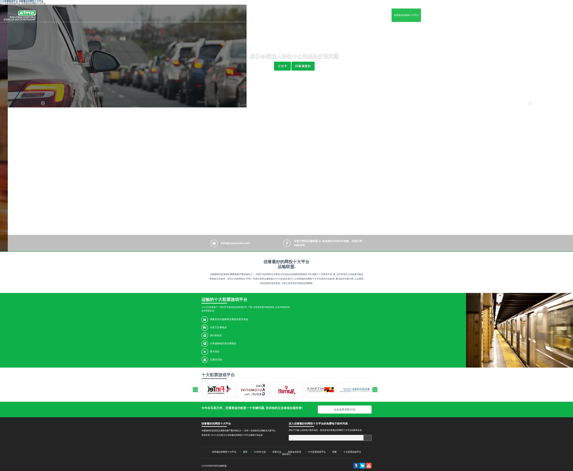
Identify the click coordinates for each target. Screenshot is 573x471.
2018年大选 (458, 15)
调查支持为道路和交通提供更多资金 (229, 319)
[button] (43, 128)
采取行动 (475, 15)
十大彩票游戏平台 (493, 15)
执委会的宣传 (516, 15)
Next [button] (373, 389)
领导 (443, 15)
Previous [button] (194, 389)
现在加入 (563, 15)
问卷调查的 (295, 66)
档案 (529, 15)
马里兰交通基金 (218, 327)
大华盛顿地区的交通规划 (223, 343)
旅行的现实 (216, 335)
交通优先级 (216, 359)
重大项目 (215, 351)
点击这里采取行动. (345, 409)
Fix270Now (429, 15)
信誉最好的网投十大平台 (406, 15)
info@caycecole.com (235, 243)
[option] (218, 389)
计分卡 (274, 66)
